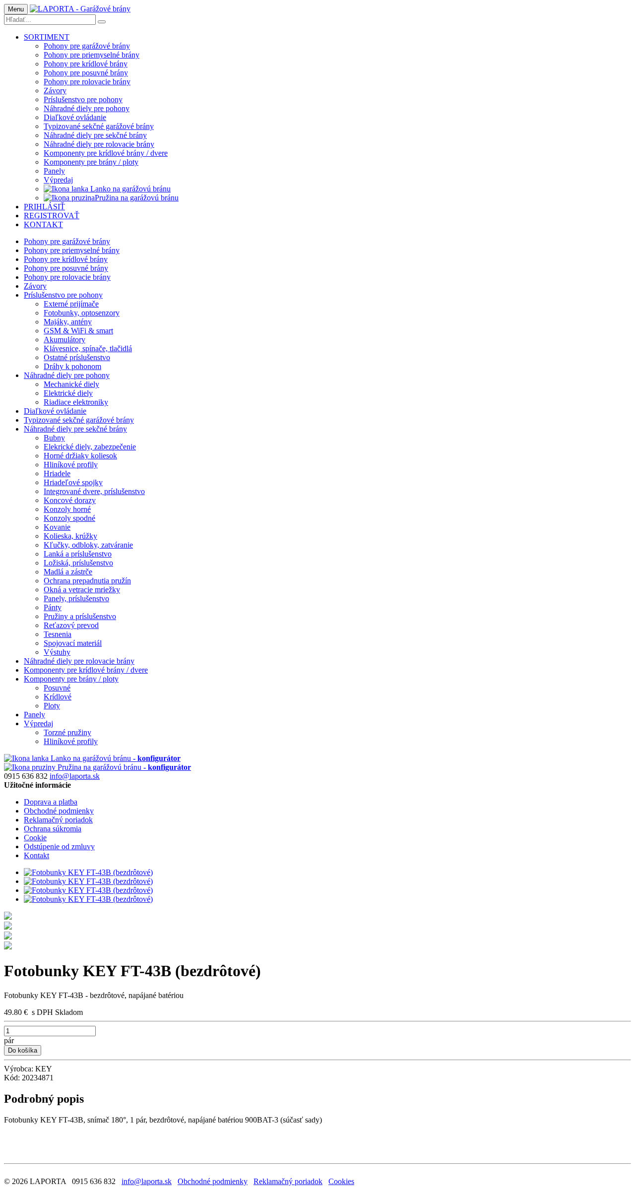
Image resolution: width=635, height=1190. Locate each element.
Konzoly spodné (69, 518)
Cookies (341, 1181)
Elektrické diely (68, 393)
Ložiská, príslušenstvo (78, 563)
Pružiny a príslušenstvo (80, 616)
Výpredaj (58, 180)
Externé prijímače (71, 304)
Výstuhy (57, 652)
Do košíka (22, 1050)
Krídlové (57, 696)
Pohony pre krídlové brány (85, 64)
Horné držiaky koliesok (80, 455)
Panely (54, 171)
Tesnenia (57, 634)
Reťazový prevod (71, 625)
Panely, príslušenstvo (76, 598)
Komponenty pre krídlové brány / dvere (106, 153)
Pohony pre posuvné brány (86, 72)
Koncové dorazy (70, 500)
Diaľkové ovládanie (75, 117)
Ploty (52, 705)
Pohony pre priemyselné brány (91, 55)
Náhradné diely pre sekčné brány (95, 135)
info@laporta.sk (75, 776)
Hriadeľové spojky (73, 482)
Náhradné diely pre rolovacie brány (99, 144)
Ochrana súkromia (52, 828)
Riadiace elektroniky (76, 402)
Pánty (53, 607)
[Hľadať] (102, 21)
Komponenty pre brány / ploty (91, 162)
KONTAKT (43, 224)
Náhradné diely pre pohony (86, 108)
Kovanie (57, 527)
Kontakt (36, 855)
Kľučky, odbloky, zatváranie (88, 545)
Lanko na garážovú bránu (129, 189)
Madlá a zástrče (68, 571)
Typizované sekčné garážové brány (99, 126)
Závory (55, 90)
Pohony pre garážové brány (87, 46)
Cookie (35, 837)
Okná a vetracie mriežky (82, 589)
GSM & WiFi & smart (78, 330)
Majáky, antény (68, 321)
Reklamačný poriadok (58, 819)
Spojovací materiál (73, 643)
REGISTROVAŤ (51, 215)
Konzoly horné (67, 509)
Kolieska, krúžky (70, 536)
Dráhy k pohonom (72, 366)
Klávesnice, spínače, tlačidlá (88, 348)
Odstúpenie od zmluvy (59, 846)
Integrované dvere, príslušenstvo (94, 491)
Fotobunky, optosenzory (82, 313)
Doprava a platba (50, 802)
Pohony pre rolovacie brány (87, 81)
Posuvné (57, 688)
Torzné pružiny (67, 732)
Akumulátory (64, 339)
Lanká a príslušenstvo (78, 554)
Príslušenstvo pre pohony (83, 99)
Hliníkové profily (71, 464)
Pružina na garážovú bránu (137, 197)
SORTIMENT (46, 37)
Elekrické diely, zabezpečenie (90, 446)
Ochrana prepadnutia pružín (87, 580)
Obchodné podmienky (59, 811)
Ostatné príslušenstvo (77, 357)
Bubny (54, 438)
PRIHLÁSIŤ (44, 206)
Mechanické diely (71, 384)
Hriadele (57, 473)
